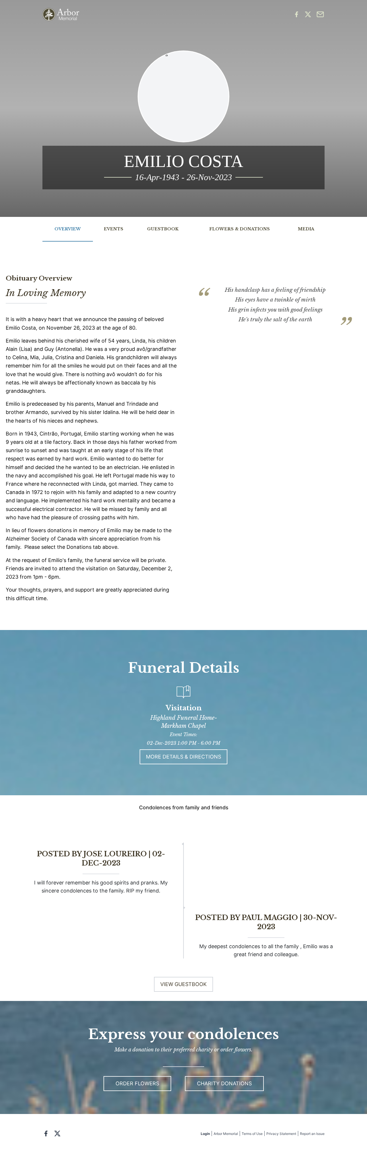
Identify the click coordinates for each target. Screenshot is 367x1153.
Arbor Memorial (226, 1133)
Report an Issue (312, 1133)
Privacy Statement (281, 1133)
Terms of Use (252, 1133)
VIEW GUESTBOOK (183, 984)
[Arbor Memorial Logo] (60, 14)
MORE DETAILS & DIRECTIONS (183, 757)
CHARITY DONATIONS (224, 1083)
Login (205, 1133)
